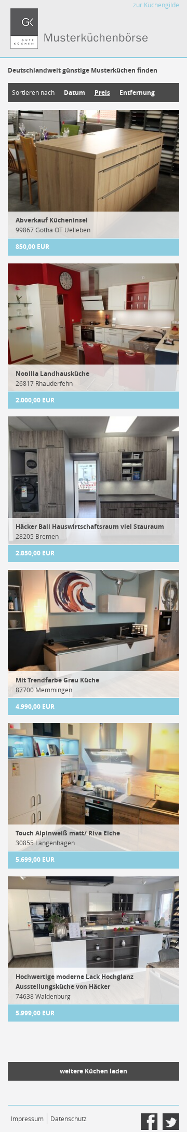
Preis (102, 92)
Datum (74, 92)
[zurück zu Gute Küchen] (156, 4)
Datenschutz (68, 1118)
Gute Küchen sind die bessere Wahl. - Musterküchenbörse (93, 28)
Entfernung (137, 92)
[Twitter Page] (171, 1121)
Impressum (27, 1118)
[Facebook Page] (149, 1121)
